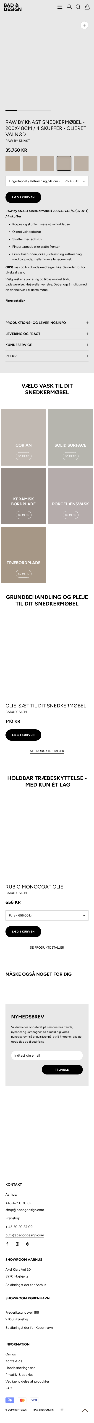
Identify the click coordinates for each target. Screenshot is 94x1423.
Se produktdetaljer (47, 751)
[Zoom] (84, 25)
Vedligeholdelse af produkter (27, 1381)
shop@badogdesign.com (24, 1210)
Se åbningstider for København (29, 1328)
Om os (10, 1354)
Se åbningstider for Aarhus (25, 1285)
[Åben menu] (60, 7)
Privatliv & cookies (19, 1375)
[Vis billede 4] (45, 110)
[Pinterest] (27, 1243)
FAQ (8, 1388)
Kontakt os (13, 1361)
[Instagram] (17, 1243)
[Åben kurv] (87, 7)
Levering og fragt (22, 334)
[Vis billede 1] (11, 110)
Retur (11, 356)
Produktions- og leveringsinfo (35, 323)
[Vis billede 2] (22, 110)
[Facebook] (7, 1243)
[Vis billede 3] (34, 110)
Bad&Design (16, 712)
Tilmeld (62, 1069)
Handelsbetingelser (20, 1368)
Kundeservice (18, 345)
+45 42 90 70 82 (18, 1203)
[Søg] (78, 7)
